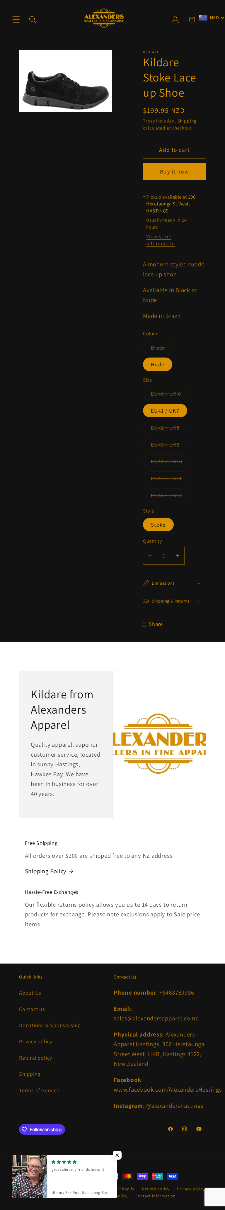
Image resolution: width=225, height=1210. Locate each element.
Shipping (187, 121)
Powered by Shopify (114, 1189)
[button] (16, 19)
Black (162, 349)
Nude (157, 364)
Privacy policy (35, 1041)
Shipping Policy (46, 871)
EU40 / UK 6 (170, 395)
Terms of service (73, 1196)
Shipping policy (112, 1196)
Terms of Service (39, 1090)
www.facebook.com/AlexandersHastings (168, 1089)
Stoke (158, 524)
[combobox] (211, 18)
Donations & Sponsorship (50, 1025)
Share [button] (156, 623)
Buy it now (174, 171)
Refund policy (35, 1057)
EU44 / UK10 (170, 462)
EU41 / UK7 (165, 410)
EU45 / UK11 (170, 479)
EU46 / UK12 (170, 496)
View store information (160, 240)
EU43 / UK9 (169, 446)
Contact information (155, 1196)
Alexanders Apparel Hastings (64, 1189)
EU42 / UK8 (169, 429)
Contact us (32, 1008)
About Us (30, 992)
